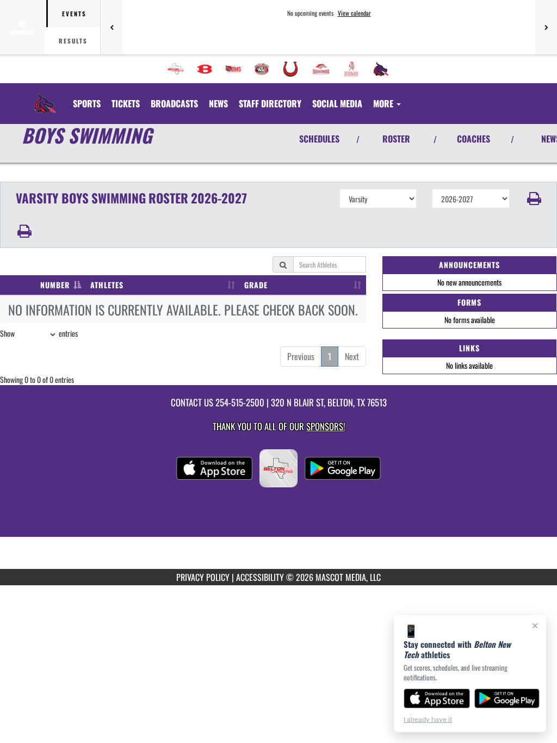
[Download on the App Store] (437, 698)
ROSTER (396, 138)
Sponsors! (325, 426)
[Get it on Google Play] (507, 698)
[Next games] (546, 27)
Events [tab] (74, 13)
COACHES (473, 138)
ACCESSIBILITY (260, 577)
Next (352, 356)
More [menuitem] (384, 103)
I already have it (428, 719)
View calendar (354, 13)
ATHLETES (106, 284)
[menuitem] (175, 69)
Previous (300, 356)
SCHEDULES (319, 138)
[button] (533, 198)
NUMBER (55, 284)
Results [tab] (73, 40)
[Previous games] (111, 27)
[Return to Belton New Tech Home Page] (45, 96)
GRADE (256, 284)
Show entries (39, 333)
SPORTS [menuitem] (87, 103)
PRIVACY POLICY (203, 577)
